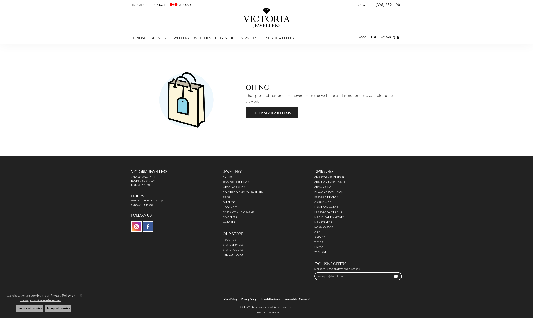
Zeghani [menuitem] (320, 252)
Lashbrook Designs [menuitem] (328, 212)
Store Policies (233, 249)
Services (249, 37)
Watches (202, 37)
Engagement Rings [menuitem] (236, 182)
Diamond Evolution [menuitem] (328, 192)
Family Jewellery (278, 37)
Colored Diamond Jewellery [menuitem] (243, 192)
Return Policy (230, 299)
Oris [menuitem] (317, 232)
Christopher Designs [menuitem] (329, 177)
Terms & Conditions (270, 299)
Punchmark (273, 312)
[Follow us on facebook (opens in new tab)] (148, 226)
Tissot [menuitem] (319, 242)
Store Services (233, 244)
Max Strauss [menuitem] (323, 222)
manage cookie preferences (40, 300)
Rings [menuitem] (226, 197)
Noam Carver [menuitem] (323, 227)
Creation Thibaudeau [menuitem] (329, 182)
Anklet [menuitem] (228, 177)
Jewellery (180, 37)
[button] (139, 4)
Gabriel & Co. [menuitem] (323, 202)
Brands (158, 37)
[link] (158, 4)
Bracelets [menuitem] (230, 217)
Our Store (225, 37)
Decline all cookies (29, 308)
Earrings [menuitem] (229, 202)
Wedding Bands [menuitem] (234, 187)
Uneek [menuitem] (318, 247)
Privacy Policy (233, 254)
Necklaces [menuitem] (230, 207)
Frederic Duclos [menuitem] (326, 197)
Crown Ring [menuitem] (322, 187)
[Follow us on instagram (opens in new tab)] (136, 226)
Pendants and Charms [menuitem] (238, 212)
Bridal (139, 37)
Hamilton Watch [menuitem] (326, 207)
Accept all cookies (58, 308)
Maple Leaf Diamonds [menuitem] (329, 217)
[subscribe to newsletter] (395, 276)
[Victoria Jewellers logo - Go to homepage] (266, 18)
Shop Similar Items (272, 112)
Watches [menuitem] (229, 222)
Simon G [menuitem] (320, 237)
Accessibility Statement (297, 299)
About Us (229, 239)
